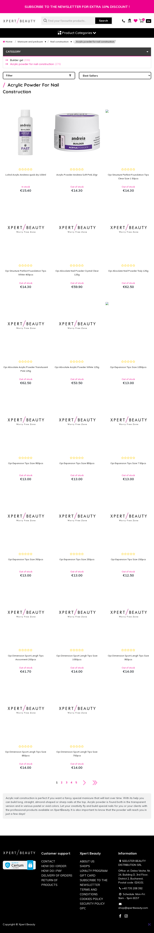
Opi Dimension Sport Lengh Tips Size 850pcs (25, 753)
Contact (48, 861)
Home (9, 41)
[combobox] (77, 21)
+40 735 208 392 (132, 888)
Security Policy (92, 903)
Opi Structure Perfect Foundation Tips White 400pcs (25, 272)
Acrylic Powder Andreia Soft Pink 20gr (76, 174)
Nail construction (59, 41)
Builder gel (20, 60)
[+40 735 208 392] (123, 20)
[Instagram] (126, 916)
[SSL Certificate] (19, 865)
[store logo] (19, 20)
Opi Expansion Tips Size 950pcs (25, 463)
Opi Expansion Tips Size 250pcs (76, 559)
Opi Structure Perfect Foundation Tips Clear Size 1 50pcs (128, 176)
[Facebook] (120, 916)
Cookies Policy (91, 899)
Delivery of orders (56, 875)
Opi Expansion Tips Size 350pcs (25, 559)
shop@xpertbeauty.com (133, 908)
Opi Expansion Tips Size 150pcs (128, 559)
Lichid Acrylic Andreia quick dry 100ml (25, 174)
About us (87, 861)
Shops (85, 866)
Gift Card (87, 875)
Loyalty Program (93, 871)
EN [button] (148, 21)
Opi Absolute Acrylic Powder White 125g (77, 367)
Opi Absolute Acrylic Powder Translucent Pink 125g (25, 369)
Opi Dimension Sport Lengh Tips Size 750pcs (76, 753)
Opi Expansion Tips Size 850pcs (76, 463)
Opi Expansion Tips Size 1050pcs (128, 367)
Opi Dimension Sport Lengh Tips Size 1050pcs (76, 657)
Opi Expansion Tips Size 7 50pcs (128, 463)
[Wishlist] (135, 20)
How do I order (53, 866)
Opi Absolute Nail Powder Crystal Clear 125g (77, 272)
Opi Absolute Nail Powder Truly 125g (128, 270)
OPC (83, 908)
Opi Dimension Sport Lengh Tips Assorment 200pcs (26, 657)
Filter (9, 75)
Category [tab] (13, 51)
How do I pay (51, 871)
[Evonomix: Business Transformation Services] (149, 924)
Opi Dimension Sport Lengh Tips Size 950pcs (128, 657)
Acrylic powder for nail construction (35, 64)
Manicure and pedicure (30, 41)
